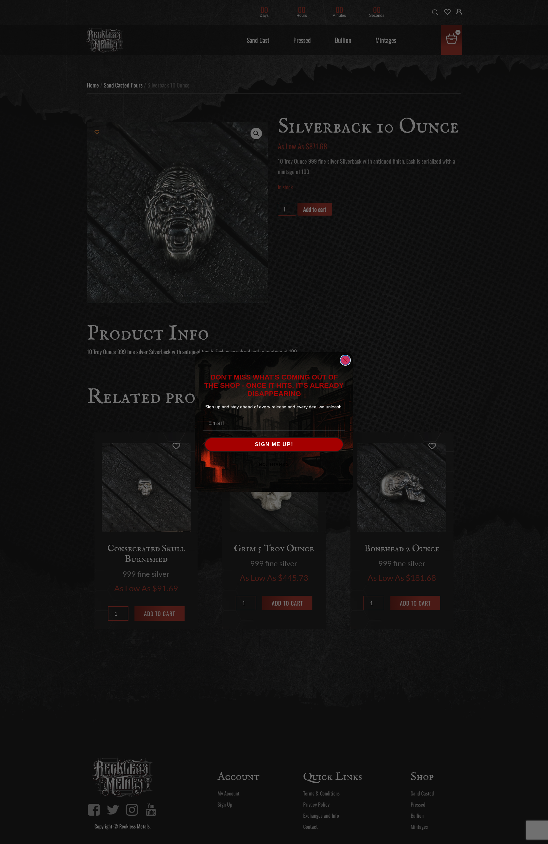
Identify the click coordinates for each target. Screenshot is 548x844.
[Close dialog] (345, 360)
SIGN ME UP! (274, 444)
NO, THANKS (274, 464)
